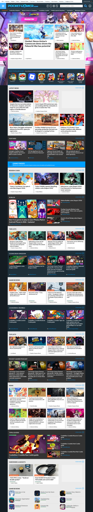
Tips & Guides (40, 1)
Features (47, 1)
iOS (2, 1)
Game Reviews (14, 280)
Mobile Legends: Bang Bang (58, 10)
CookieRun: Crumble (44, 10)
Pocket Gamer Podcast (18, 359)
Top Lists (12, 334)
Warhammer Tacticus (80, 10)
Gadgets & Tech (69, 1)
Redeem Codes (24, 1)
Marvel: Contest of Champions (29, 10)
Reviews (61, 1)
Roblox (13, 1)
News (17, 1)
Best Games (55, 1)
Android (7, 1)
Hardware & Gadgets (17, 462)
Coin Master (70, 10)
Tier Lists (32, 1)
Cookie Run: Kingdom (14, 10)
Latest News (14, 88)
